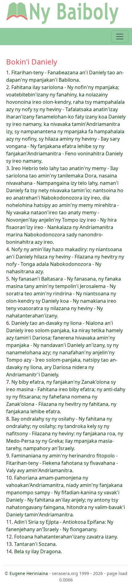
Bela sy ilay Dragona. (38, 551)
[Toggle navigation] (119, 36)
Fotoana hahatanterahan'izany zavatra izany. (66, 536)
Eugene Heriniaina (29, 573)
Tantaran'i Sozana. (35, 544)
